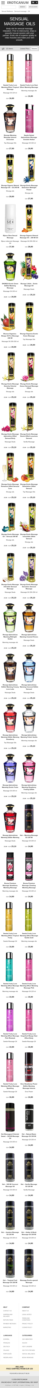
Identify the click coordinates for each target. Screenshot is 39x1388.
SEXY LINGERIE (27, 1346)
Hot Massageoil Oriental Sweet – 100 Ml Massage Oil (10, 1136)
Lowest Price (24, 49)
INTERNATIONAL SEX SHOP (28, 1382)
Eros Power (29, 1091)
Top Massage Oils (10, 143)
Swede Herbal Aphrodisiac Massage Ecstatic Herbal (29, 137)
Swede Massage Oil (10, 941)
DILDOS (24, 1343)
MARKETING (7, 1327)
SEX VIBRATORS (27, 1339)
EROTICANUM (18, 2)
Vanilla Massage (29, 442)
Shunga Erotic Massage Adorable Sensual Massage (10, 587)
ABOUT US (25, 1311)
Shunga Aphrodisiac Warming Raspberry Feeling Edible (29, 787)
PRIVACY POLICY (27, 1323)
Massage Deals (29, 289)
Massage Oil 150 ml (29, 143)
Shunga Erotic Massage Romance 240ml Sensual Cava (10, 486)
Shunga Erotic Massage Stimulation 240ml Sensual (29, 486)
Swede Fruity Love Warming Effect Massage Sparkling (10, 1086)
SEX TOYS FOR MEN (28, 1350)
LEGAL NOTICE (27, 1314)
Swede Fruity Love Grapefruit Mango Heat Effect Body (29, 1036)
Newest (34, 49)
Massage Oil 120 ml (10, 93)
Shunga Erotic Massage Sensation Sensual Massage (29, 587)
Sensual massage (20, 11)
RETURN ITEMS (8, 1320)
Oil (29, 11)
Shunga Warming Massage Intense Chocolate (10, 137)
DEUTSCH (6, 1346)
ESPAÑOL (6, 1339)
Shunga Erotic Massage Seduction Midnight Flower (29, 188)
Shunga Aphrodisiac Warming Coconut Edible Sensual (29, 687)
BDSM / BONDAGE (27, 1357)
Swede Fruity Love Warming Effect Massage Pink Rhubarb (10, 1036)
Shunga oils (10, 191)
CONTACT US (7, 1311)
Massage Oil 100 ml (10, 291)
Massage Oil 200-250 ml (29, 241)
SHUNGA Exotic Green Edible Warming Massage (10, 286)
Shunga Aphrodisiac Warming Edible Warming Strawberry (10, 737)
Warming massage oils (29, 90)
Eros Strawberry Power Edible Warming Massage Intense (29, 1086)
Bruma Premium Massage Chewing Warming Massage (29, 885)
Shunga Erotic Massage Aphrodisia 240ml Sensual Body (10, 436)
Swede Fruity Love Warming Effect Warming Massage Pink (29, 986)
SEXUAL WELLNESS (28, 1354)
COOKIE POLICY (27, 1327)
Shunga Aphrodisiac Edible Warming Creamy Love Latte (10, 687)
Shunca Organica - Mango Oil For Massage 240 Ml (10, 336)
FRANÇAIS (6, 1343)
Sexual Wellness (7, 11)
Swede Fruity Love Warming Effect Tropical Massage (10, 87)
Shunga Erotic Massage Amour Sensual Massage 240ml (29, 386)
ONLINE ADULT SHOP (9, 1382)
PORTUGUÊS (7, 1354)
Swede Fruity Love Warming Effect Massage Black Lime (10, 986)
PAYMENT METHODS (9, 1323)
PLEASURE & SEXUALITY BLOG (19, 1373)
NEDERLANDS (7, 1357)
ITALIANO (6, 1350)
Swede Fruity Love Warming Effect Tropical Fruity (10, 936)
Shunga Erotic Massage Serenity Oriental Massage (10, 386)
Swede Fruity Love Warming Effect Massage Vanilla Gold (29, 936)
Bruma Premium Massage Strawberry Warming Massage (10, 885)
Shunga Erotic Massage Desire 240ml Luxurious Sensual (29, 436)
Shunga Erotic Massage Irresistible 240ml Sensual (29, 536)
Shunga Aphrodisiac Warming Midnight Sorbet (10, 637)
